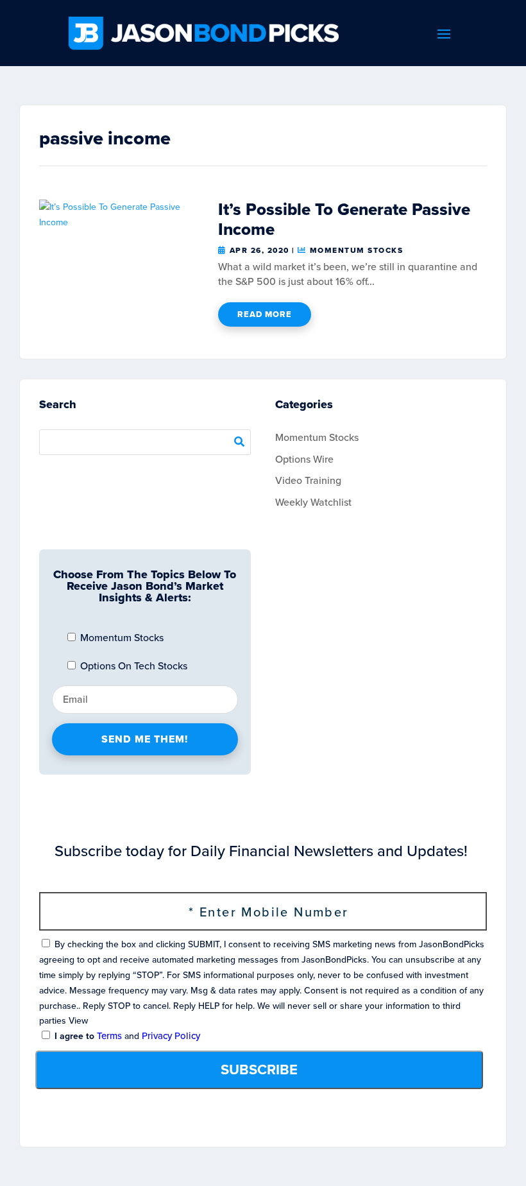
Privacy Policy (171, 1036)
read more (264, 314)
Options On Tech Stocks (132, 665)
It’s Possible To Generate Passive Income (344, 219)
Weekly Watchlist (313, 502)
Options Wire (304, 459)
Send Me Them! (144, 739)
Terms (109, 1036)
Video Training (308, 480)
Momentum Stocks (356, 250)
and (126, 1036)
